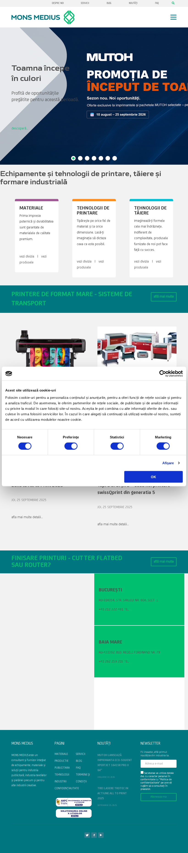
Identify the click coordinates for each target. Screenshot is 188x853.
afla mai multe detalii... (27, 517)
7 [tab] (114, 158)
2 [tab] (80, 158)
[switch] (70, 446)
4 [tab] (94, 158)
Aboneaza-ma (158, 797)
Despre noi (58, 3)
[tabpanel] (94, 94)
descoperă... (19, 128)
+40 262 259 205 (111, 661)
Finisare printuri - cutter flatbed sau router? (66, 562)
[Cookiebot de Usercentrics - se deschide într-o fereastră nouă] (163, 373)
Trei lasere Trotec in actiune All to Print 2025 (112, 793)
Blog (109, 3)
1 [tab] (73, 158)
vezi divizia (26, 256)
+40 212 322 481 (111, 609)
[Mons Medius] (94, 835)
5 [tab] (101, 158)
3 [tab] (87, 158)
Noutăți (133, 3)
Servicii (85, 3)
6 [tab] (107, 158)
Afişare (168, 463)
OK (153, 477)
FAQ (157, 3)
